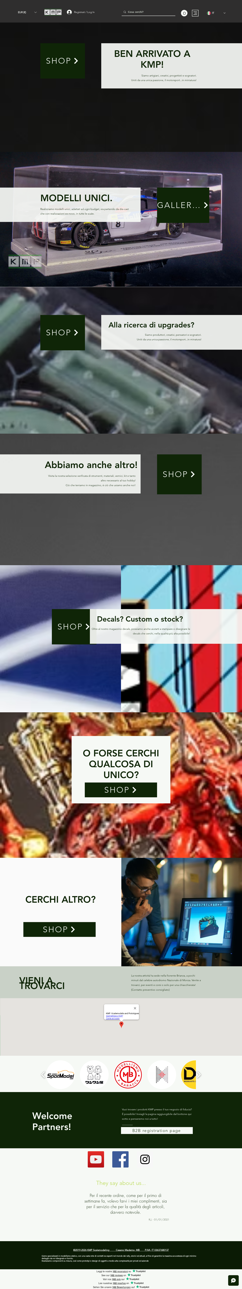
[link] (184, 13)
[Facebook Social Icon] (120, 1159)
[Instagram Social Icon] (145, 1159)
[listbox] (27, 12)
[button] (27, 12)
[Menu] (195, 13)
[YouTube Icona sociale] (96, 1159)
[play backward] (43, 1074)
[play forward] (198, 1074)
